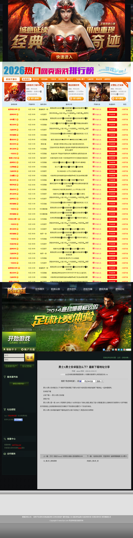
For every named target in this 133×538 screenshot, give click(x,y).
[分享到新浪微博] (115, 349)
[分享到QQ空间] (112, 349)
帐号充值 (27, 349)
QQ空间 (68, 374)
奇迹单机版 (17, 288)
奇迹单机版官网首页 (40, 288)
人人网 (85, 374)
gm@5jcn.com (16, 445)
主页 (118, 358)
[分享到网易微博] (124, 349)
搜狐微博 (80, 374)
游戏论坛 (121, 288)
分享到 (63, 374)
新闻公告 (56, 288)
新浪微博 (74, 374)
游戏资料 (72, 288)
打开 (12, 525)
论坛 (19, 448)
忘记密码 (27, 366)
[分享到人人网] (121, 349)
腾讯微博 (91, 374)
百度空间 (102, 374)
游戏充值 (105, 288)
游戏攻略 (88, 288)
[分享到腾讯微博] (118, 349)
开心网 (96, 374)
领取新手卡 (10, 349)
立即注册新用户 (11, 366)
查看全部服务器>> (19, 384)
